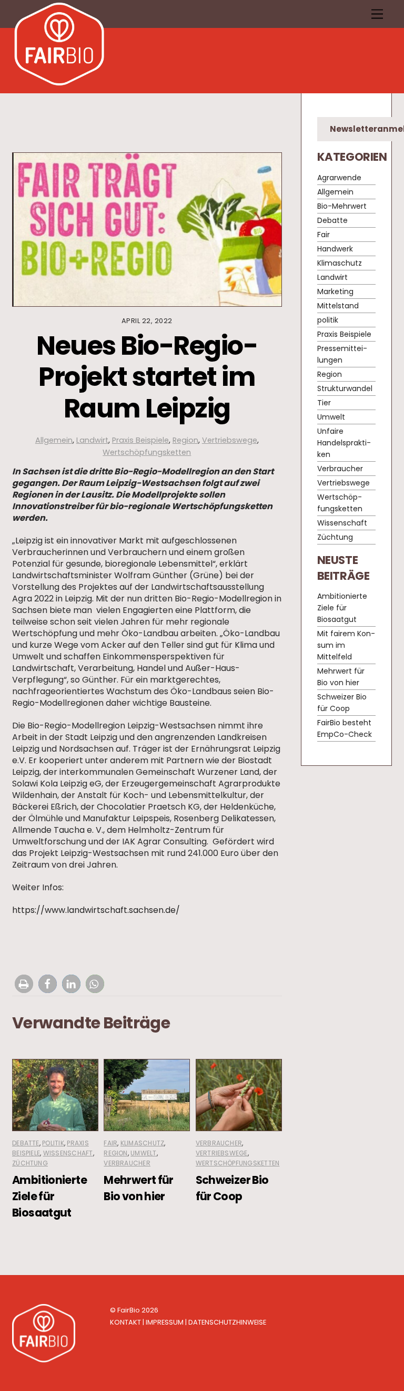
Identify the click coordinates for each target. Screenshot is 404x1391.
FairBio (128, 1310)
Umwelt (143, 1153)
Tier (324, 402)
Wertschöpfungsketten (147, 452)
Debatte (25, 1143)
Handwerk (335, 249)
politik (53, 1143)
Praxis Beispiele (140, 440)
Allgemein (54, 440)
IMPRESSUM (165, 1322)
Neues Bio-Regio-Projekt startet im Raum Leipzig (146, 376)
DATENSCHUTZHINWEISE (227, 1322)
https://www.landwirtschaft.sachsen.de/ (96, 910)
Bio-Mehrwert (342, 206)
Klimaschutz (142, 1143)
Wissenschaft (68, 1153)
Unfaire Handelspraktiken (344, 443)
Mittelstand (338, 305)
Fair (110, 1143)
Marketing (335, 291)
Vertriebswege (229, 440)
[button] (24, 984)
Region (185, 440)
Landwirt (92, 440)
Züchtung (30, 1163)
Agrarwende (339, 177)
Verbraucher (127, 1163)
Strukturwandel (344, 388)
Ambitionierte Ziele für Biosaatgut (49, 1196)
